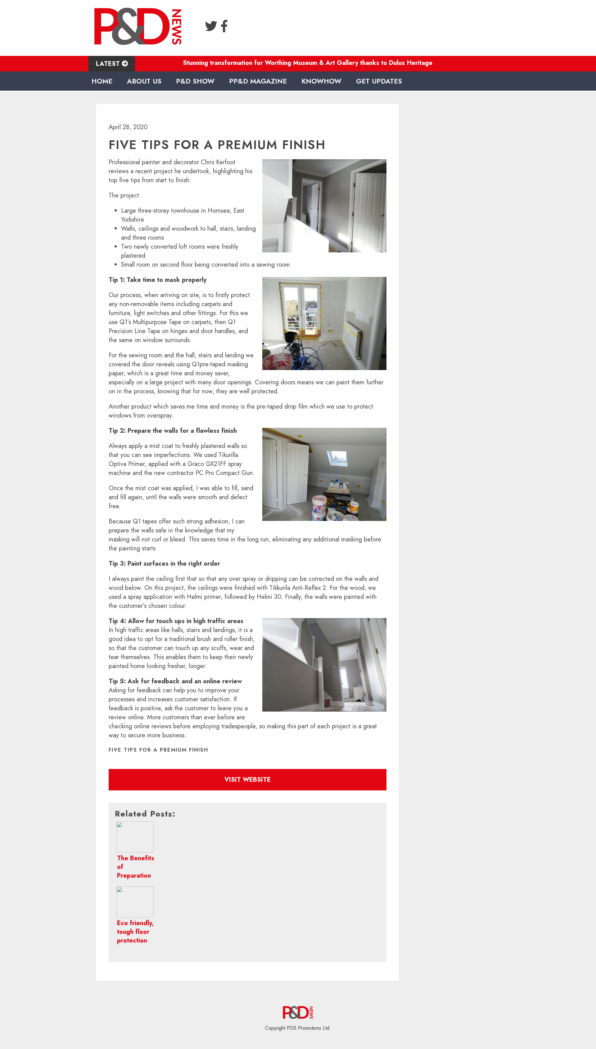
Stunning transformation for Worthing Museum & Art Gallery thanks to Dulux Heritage (276, 62)
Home (102, 81)
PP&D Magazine (258, 81)
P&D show (195, 81)
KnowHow (321, 81)
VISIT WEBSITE (247, 779)
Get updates (379, 81)
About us (144, 81)
